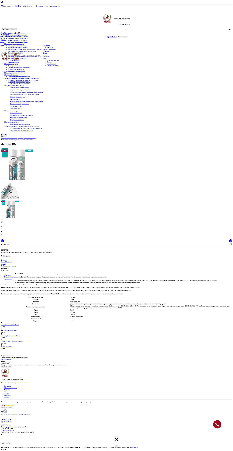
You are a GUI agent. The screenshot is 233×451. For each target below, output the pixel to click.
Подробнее (134, 447)
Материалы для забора (11, 75)
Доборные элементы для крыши (18, 42)
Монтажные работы (49, 49)
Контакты (46, 56)
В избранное (6, 256)
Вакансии (50, 47)
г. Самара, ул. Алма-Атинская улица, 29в (49, 6)
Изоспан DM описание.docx (9, 330)
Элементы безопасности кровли (18, 38)
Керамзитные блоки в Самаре (17, 46)
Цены (45, 53)
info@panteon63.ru (8, 430)
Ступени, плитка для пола (16, 69)
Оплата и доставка (53, 60)
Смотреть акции (6, 359)
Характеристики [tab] (9, 277)
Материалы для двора (11, 64)
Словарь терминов (53, 65)
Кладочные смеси (13, 62)
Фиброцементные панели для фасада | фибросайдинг (24, 49)
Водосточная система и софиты (18, 36)
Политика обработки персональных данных (14, 383)
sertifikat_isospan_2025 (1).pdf (10, 325)
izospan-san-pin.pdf (6, 347)
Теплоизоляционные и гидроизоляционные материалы (21, 126)
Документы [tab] (8, 279)
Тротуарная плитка (14, 66)
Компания (46, 45)
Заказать (5, 250)
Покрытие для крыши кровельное (14, 71)
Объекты (46, 51)
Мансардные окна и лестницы (17, 40)
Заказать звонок (122, 37)
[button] (45, 58)
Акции (45, 55)
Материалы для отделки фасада (14, 44)
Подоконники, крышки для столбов (19, 67)
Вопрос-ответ (51, 64)
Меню (14, 29)
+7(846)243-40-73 (6, 421)
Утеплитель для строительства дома (19, 82)
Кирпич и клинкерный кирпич (17, 47)
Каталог (6, 29)
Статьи (49, 62)
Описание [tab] (7, 275)
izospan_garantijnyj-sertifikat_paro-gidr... (12, 341)
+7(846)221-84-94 (6, 420)
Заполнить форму (6, 366)
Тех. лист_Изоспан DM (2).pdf (10, 336)
